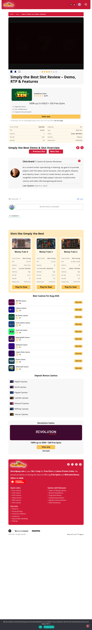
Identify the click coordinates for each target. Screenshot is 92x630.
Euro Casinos (16, 490)
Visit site (46, 116)
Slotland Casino (21, 345)
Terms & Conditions (19, 514)
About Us (15, 509)
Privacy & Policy (17, 511)
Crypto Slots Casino (23, 352)
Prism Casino (20, 359)
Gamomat (41, 127)
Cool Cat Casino (21, 330)
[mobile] (85, 4)
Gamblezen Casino (40, 94)
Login (81, 199)
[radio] (42, 72)
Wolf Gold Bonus (55, 503)
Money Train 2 (70, 252)
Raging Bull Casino (23, 337)
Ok (40, 627)
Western (71, 268)
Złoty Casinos (16, 498)
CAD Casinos (16, 503)
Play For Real (21, 287)
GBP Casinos (16, 500)
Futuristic (21, 268)
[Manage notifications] (87, 626)
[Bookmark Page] (11, 71)
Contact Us (16, 516)
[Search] (70, 4)
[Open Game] (19, 72)
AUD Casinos (16, 495)
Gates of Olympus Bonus (57, 490)
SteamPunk (49, 268)
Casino (73, 134)
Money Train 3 (46, 252)
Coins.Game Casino (23, 323)
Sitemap (15, 521)
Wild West (79, 134)
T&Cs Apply (46, 450)
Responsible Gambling (20, 519)
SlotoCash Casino (22, 367)
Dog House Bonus (55, 495)
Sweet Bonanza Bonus (56, 498)
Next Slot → (55, 151)
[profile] (79, 4)
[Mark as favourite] (15, 71)
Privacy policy (48, 627)
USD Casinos (16, 493)
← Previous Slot (38, 151)
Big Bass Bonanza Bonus (57, 500)
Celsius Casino (21, 308)
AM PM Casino (21, 301)
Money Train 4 (21, 252)
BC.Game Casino (22, 315)
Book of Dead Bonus (56, 493)
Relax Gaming (27, 258)
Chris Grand (28, 161)
